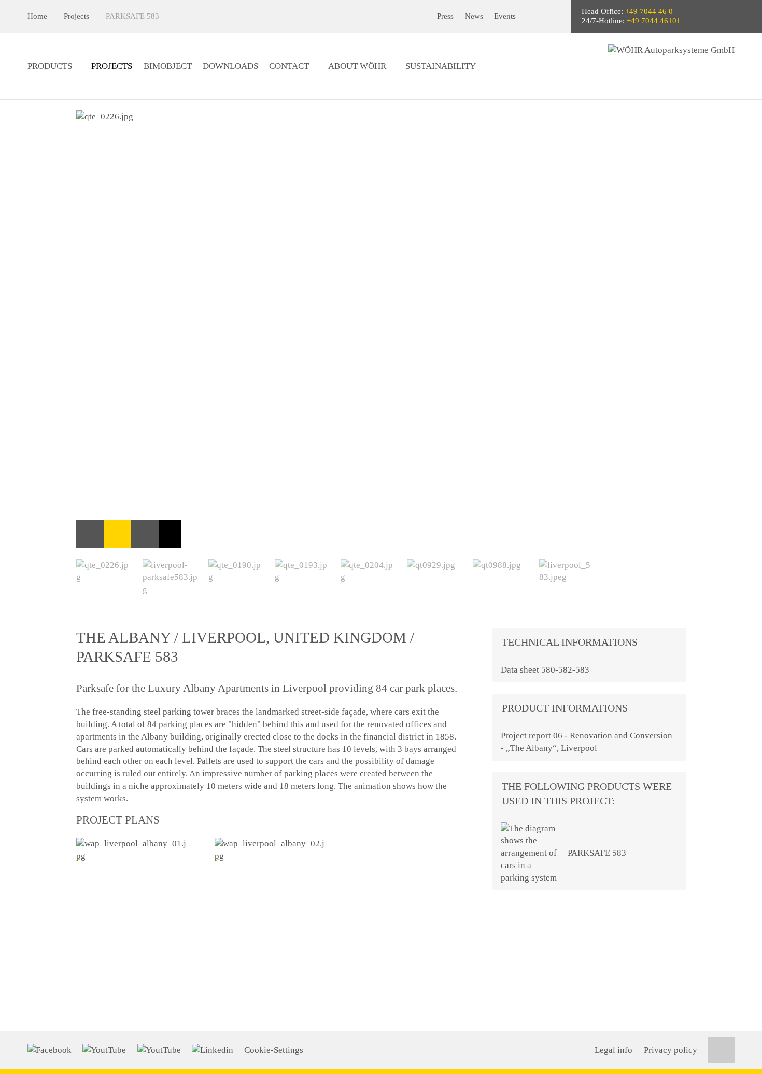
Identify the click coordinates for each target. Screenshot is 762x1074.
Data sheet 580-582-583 (545, 670)
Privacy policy (670, 1050)
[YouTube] (104, 1050)
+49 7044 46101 (654, 21)
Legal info (613, 1050)
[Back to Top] (721, 1050)
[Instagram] (159, 1050)
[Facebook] (49, 1050)
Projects (76, 16)
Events (505, 16)
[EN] (554, 16)
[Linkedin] (212, 1050)
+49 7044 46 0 (649, 11)
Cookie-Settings (273, 1050)
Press (445, 16)
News (474, 16)
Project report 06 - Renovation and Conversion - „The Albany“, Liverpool (586, 742)
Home (37, 16)
